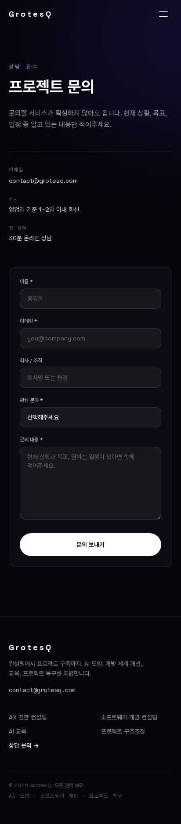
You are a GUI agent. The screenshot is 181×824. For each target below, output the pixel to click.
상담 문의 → (24, 745)
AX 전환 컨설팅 (28, 717)
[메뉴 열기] (163, 14)
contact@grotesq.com (43, 180)
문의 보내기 (90, 545)
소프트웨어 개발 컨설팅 (129, 717)
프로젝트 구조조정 (123, 731)
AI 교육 (17, 731)
